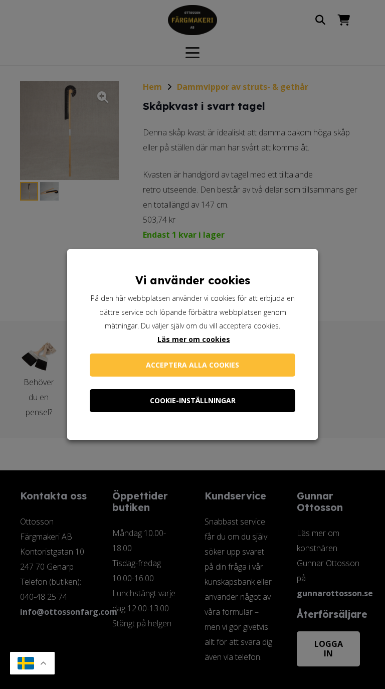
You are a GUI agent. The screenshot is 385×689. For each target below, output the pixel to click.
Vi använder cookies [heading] (192, 280)
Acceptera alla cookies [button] (192, 365)
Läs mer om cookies (193, 339)
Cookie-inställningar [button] (193, 400)
